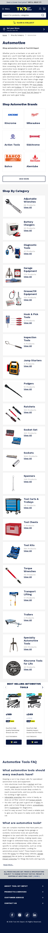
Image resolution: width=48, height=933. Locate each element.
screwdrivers (38, 805)
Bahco (8, 166)
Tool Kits (29, 545)
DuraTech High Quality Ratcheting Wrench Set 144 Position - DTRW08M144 (12, 732)
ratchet (31, 784)
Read (8, 865)
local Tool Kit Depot (30, 92)
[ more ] (36, 876)
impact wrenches (10, 859)
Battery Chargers (29, 223)
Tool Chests (31, 522)
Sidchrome (33, 144)
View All (28, 207)
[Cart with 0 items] (44, 8)
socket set (14, 787)
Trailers (28, 614)
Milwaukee (33, 123)
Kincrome (10, 123)
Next (42, 687)
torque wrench (35, 800)
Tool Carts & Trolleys (31, 500)
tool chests (37, 85)
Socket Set (30, 429)
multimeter (14, 808)
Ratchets (29, 406)
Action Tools (12, 144)
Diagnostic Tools (30, 246)
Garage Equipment (30, 269)
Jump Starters (32, 360)
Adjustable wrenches (13, 797)
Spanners (29, 475)
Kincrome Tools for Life (33, 662)
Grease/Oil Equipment (30, 293)
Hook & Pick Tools (31, 316)
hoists (13, 854)
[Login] (40, 8)
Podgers (29, 383)
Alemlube (32, 166)
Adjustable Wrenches (30, 200)
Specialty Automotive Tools (31, 640)
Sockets (29, 452)
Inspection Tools (30, 339)
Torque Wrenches (30, 570)
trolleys (18, 87)
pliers (38, 802)
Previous (5, 687)
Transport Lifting (30, 593)
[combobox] (20, 15)
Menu (7, 9)
